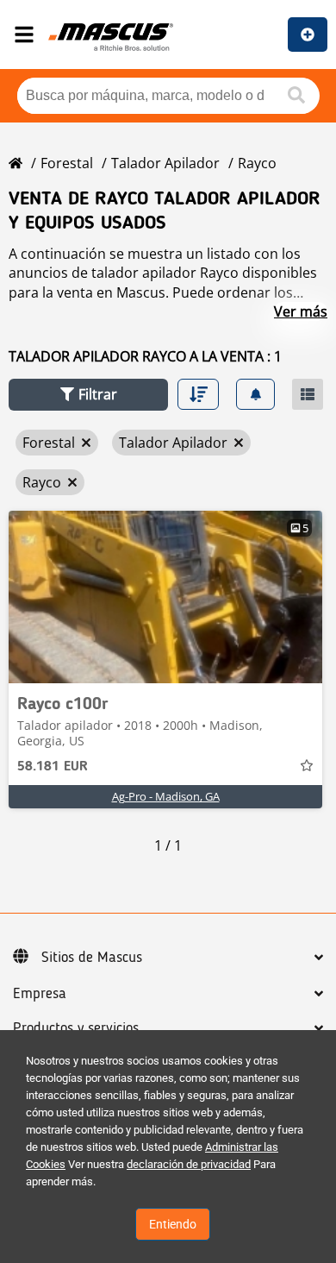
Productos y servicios (76, 1028)
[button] (88, 395)
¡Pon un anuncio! (307, 34)
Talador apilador (165, 163)
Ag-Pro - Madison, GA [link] (166, 796)
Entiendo (172, 1224)
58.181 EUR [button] (52, 767)
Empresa (39, 994)
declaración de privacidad (189, 1164)
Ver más (300, 311)
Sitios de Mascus (91, 957)
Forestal (66, 163)
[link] (165, 597)
